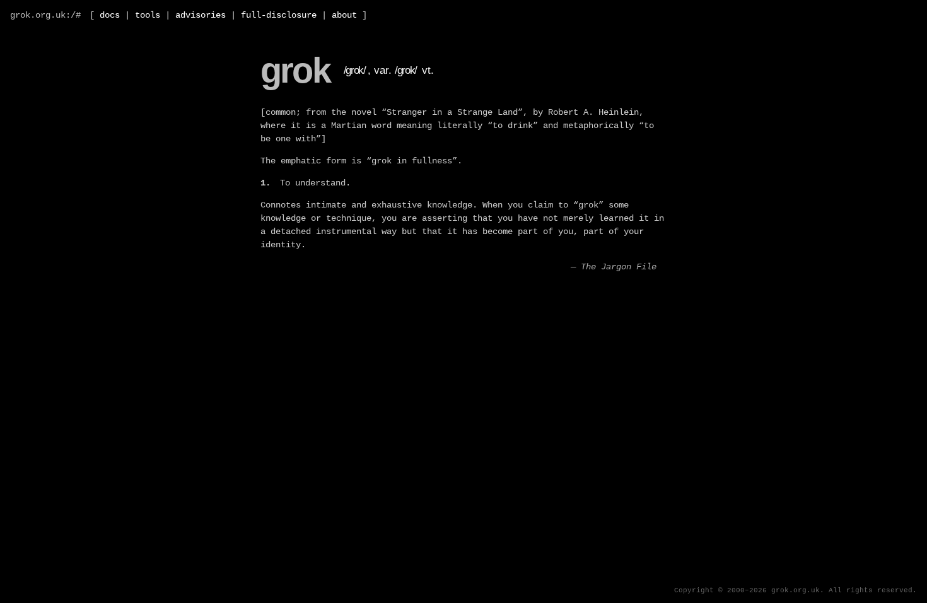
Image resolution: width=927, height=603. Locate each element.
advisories (200, 15)
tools (147, 15)
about (344, 15)
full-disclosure (279, 15)
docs (110, 15)
